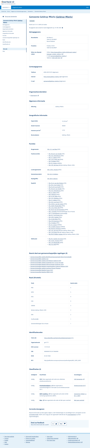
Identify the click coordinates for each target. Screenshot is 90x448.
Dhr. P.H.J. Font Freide (54, 185)
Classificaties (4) (6, 44)
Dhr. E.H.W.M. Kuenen (54, 227)
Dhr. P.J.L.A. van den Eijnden (56, 183)
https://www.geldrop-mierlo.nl (52, 76)
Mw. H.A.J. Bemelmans (55, 155)
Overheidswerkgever (45, 385)
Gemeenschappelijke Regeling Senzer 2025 (41, 270)
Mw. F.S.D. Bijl (52, 244)
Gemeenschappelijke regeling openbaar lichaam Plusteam (45, 268)
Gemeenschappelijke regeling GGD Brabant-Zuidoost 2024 (45, 260)
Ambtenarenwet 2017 (80, 385)
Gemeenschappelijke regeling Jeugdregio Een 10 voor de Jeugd (46, 262)
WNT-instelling (44, 394)
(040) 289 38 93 (56, 58)
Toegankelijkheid (30, 440)
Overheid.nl (6, 8)
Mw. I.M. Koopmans (54, 221)
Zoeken (6, 444)
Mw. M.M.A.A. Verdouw (55, 228)
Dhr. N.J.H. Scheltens (52, 174)
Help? (62, 27)
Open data (49, 436)
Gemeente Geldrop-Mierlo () (13, 21)
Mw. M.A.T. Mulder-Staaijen (56, 234)
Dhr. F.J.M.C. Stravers (52, 169)
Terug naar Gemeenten (11, 16)
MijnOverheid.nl (72, 436)
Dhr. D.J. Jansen (53, 163)
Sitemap (28, 442)
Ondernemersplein (73, 440)
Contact (6, 438)
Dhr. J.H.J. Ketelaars (54, 198)
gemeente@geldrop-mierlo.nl (58, 56)
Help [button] (87, 7)
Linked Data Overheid (52, 438)
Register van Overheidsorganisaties (18, 11)
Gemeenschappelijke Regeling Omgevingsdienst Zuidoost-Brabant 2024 (49, 266)
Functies (4, 35)
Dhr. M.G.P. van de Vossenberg (57, 209)
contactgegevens (71, 414)
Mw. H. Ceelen (52, 192)
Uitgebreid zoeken (17, 7)
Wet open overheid (79, 400)
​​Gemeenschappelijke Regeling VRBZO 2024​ (41, 272)
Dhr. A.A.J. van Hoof (54, 202)
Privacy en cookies (30, 438)
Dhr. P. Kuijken (52, 161)
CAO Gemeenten (78, 379)
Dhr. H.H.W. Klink (53, 219)
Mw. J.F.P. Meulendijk (54, 242)
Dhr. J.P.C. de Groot (54, 165)
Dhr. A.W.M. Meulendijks (55, 206)
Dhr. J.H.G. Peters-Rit (54, 159)
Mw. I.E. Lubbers (53, 157)
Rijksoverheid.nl (72, 438)
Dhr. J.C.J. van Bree (52, 149)
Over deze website (9, 436)
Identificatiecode (7, 42)
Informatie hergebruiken (32, 436)
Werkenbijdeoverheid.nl (74, 442)
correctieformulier (33, 414)
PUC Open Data (51, 440)
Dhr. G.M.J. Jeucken (54, 217)
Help (4, 51)
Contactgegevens (7, 27)
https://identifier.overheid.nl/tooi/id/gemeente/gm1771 (59, 338)
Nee (61, 424)
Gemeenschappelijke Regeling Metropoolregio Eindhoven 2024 (47, 264)
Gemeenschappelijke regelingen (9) (11, 37)
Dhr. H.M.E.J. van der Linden (56, 204)
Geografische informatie (8, 33)
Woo (41, 400)
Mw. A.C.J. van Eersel (54, 215)
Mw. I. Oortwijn (53, 211)
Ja (53, 424)
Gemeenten (30, 11)
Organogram (33, 95)
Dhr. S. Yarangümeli (54, 213)
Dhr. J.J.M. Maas (53, 232)
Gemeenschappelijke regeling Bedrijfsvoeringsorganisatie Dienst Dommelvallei (50, 257)
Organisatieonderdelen (8, 29)
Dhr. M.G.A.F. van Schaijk (55, 154)
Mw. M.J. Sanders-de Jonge (56, 239)
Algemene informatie (7, 31)
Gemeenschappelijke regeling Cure (39, 259)
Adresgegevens (6, 24)
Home (8, 11)
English (6, 440)
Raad (4, 39)
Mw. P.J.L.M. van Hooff (55, 187)
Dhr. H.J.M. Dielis (53, 196)
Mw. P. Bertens (52, 194)
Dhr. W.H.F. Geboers (52, 178)
